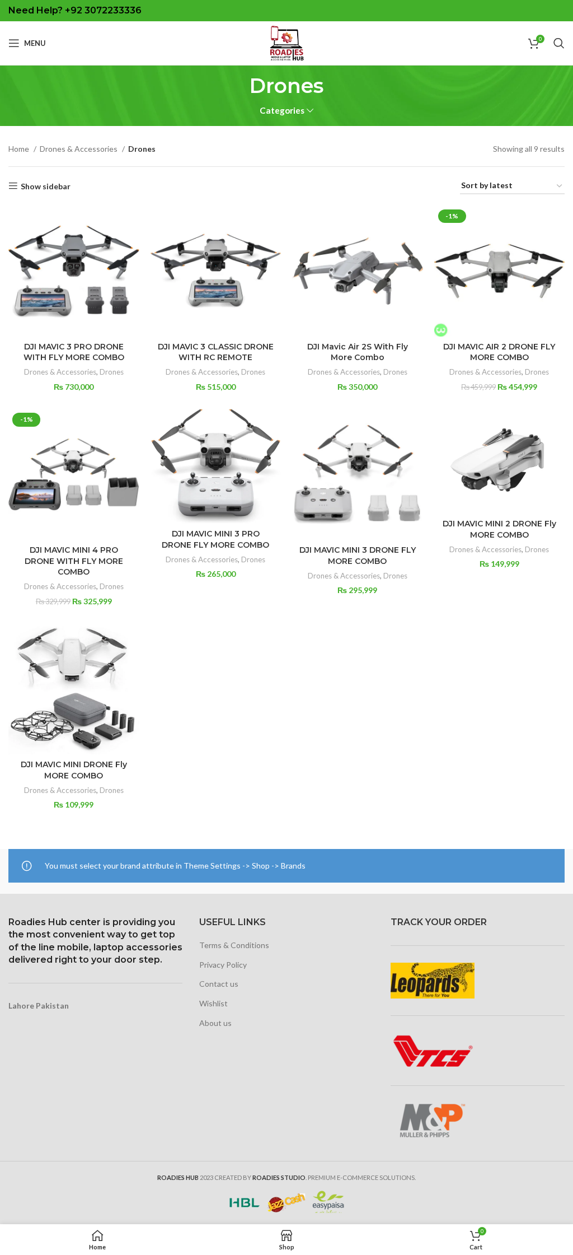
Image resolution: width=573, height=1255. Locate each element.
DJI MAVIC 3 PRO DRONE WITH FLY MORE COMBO (74, 352)
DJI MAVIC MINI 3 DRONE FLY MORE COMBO (357, 555)
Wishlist (213, 1003)
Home (19, 148)
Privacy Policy (223, 964)
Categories (282, 110)
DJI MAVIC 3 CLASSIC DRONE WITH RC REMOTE (216, 352)
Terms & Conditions (234, 945)
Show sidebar (46, 185)
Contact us (218, 983)
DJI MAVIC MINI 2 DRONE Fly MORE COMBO (499, 529)
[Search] (559, 43)
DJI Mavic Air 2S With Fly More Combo (357, 352)
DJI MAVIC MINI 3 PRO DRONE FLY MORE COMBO (215, 539)
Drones (112, 371)
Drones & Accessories (79, 148)
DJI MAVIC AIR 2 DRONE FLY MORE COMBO (499, 352)
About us (215, 1023)
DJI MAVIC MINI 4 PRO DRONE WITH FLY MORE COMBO (74, 561)
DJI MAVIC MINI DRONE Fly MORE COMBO (74, 770)
